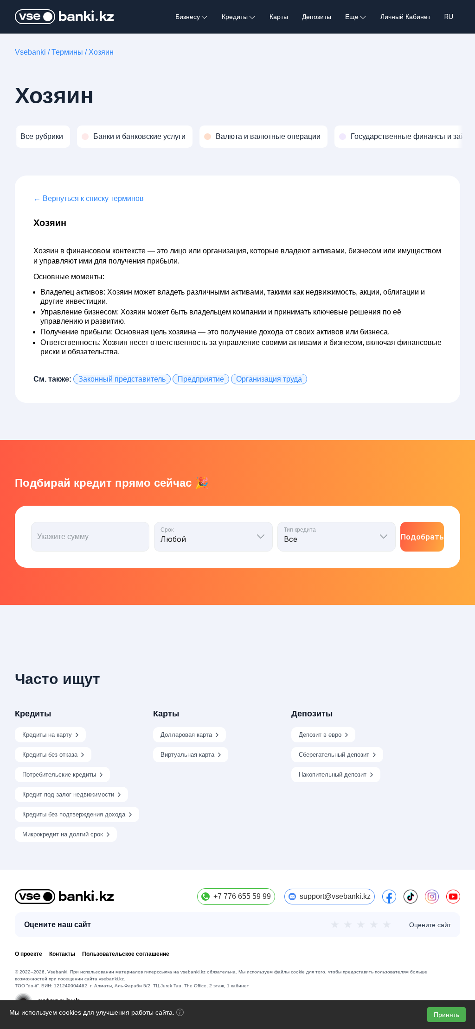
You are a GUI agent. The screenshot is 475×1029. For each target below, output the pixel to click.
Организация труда (269, 379)
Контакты (62, 954)
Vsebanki (30, 52)
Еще (352, 16)
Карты (279, 16)
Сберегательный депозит (334, 754)
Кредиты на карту (47, 734)
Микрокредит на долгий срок (62, 834)
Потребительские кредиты (59, 774)
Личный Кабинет (405, 16)
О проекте (28, 954)
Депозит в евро (320, 734)
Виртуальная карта (187, 754)
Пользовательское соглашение (125, 954)
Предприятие (201, 379)
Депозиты (316, 16)
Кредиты (235, 16)
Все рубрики (41, 136)
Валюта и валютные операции (268, 136)
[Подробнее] (180, 1013)
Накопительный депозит (332, 774)
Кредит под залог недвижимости (68, 794)
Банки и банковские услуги (139, 136)
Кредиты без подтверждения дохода (73, 814)
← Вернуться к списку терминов (88, 198)
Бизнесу (187, 16)
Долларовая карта (186, 734)
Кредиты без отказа (49, 754)
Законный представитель (122, 379)
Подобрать (422, 536)
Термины (67, 52)
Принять (446, 1014)
